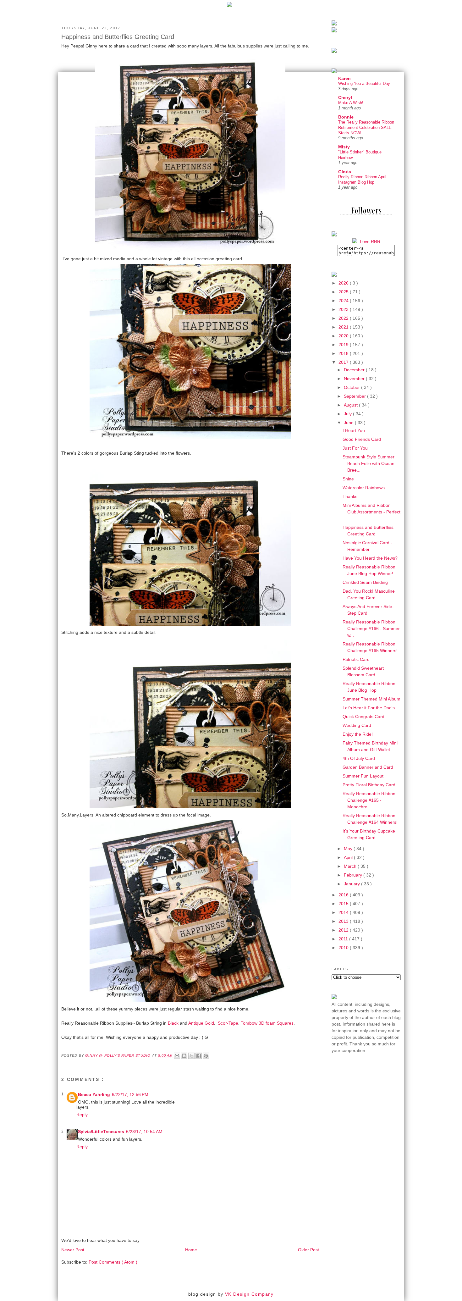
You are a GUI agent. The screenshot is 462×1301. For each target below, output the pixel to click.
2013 (344, 921)
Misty (344, 146)
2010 (344, 947)
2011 (343, 938)
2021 (344, 326)
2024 (344, 300)
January (352, 883)
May (349, 848)
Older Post (308, 1249)
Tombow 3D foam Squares (267, 1023)
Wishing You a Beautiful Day (364, 83)
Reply (82, 1114)
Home (191, 1249)
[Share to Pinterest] (206, 1056)
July (348, 413)
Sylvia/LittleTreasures (101, 1131)
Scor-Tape (228, 1023)
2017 (344, 362)
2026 (344, 282)
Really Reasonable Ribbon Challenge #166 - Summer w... (371, 628)
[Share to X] (191, 1056)
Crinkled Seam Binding (365, 582)
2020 (344, 335)
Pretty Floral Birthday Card (369, 784)
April (349, 857)
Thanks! (351, 496)
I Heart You (354, 430)
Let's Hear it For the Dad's (369, 707)
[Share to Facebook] (198, 1056)
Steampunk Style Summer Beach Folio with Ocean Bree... (368, 463)
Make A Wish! (350, 102)
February (353, 874)
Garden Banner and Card (368, 767)
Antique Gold (201, 1023)
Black (173, 1023)
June (349, 422)
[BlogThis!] (184, 1056)
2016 (344, 894)
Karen (344, 78)
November (355, 378)
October (352, 387)
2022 (344, 318)
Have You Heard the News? (370, 558)
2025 (344, 291)
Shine (348, 478)
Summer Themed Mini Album (371, 698)
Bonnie (346, 116)
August (351, 404)
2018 (344, 353)
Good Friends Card (362, 439)
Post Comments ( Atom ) (113, 1262)
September (355, 396)
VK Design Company (249, 1294)
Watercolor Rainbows (364, 487)
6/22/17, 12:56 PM (130, 1094)
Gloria (344, 171)
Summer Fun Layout (363, 775)
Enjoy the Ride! (358, 734)
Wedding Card (357, 725)
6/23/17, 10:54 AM (144, 1131)
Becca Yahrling (94, 1094)
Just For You (355, 448)
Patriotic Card (356, 659)
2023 (344, 309)
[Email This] (177, 1056)
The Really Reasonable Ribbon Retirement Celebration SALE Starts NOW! (366, 128)
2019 (344, 344)
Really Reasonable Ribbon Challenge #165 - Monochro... (369, 800)
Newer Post (72, 1249)
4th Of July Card (359, 758)
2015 (344, 903)
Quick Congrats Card (363, 716)
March (351, 866)
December (355, 369)
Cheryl (345, 97)
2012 (344, 930)
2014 (344, 912)
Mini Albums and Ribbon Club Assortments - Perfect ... (371, 512)
